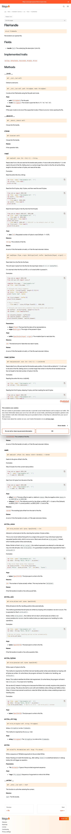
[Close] (68, 1)
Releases (4, 822)
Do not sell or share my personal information (18, 431)
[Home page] (5, 11)
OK (52, 431)
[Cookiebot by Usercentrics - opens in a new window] (61, 401)
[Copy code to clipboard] (64, 179)
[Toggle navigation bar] (66, 6)
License (4, 827)
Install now (64, 818)
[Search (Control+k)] (64, 6)
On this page (9, 20)
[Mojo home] (6, 818)
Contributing (5, 829)
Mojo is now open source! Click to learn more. (35, 1)
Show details (62, 425)
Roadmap (4, 824)
